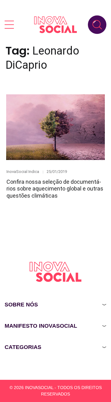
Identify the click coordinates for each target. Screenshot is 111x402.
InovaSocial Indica (22, 171)
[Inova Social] (55, 24)
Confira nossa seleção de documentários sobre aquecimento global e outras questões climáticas (54, 188)
